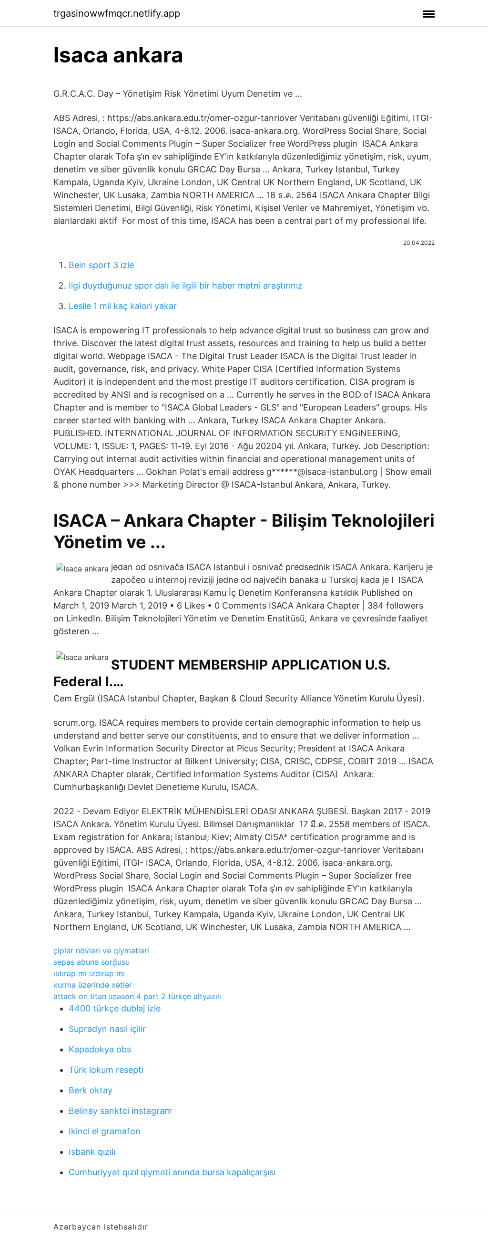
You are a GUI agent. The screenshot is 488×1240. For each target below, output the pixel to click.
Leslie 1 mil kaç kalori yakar (123, 306)
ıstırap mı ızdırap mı (89, 973)
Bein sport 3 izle (101, 265)
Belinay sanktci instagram (120, 1111)
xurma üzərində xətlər (92, 985)
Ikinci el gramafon (105, 1131)
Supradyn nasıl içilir (107, 1029)
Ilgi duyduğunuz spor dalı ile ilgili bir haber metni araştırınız (186, 285)
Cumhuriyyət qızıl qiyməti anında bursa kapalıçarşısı (172, 1172)
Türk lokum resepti (106, 1070)
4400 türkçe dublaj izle (115, 1008)
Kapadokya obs (100, 1049)
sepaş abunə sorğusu (91, 962)
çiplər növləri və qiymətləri (101, 950)
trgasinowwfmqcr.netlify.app (116, 13)
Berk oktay (90, 1090)
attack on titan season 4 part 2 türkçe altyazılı (137, 996)
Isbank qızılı (92, 1152)
